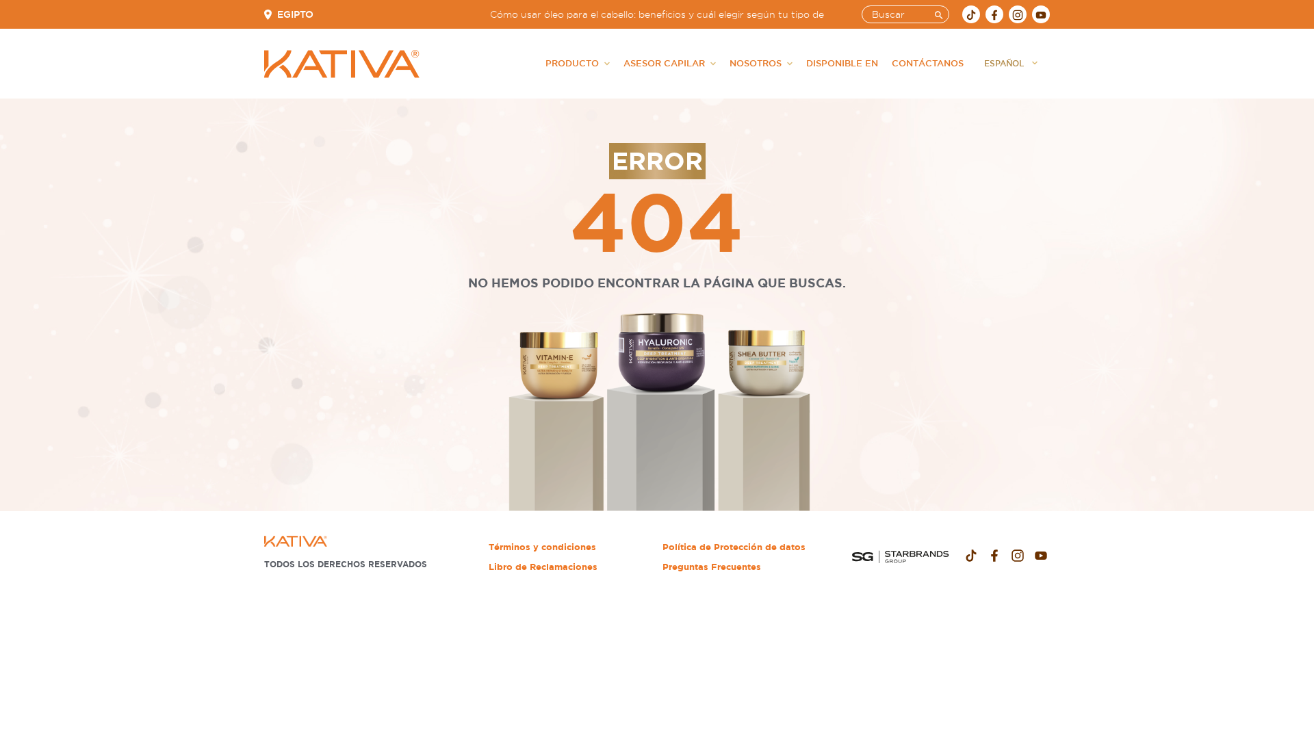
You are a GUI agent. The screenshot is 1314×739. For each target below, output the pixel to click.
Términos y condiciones (542, 547)
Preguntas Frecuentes (711, 567)
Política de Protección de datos (734, 547)
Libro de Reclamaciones (543, 567)
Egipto (295, 14)
